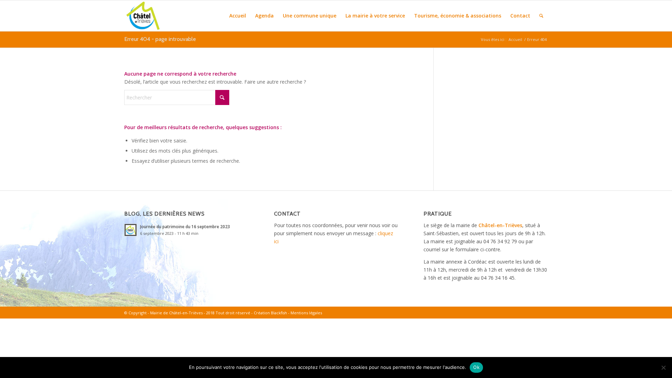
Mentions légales (306, 312)
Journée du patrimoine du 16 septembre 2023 (185, 226)
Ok (476, 367)
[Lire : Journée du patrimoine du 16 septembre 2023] (130, 230)
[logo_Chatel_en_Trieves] (143, 15)
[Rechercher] (541, 15)
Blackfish (279, 312)
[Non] (663, 367)
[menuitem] (238, 15)
